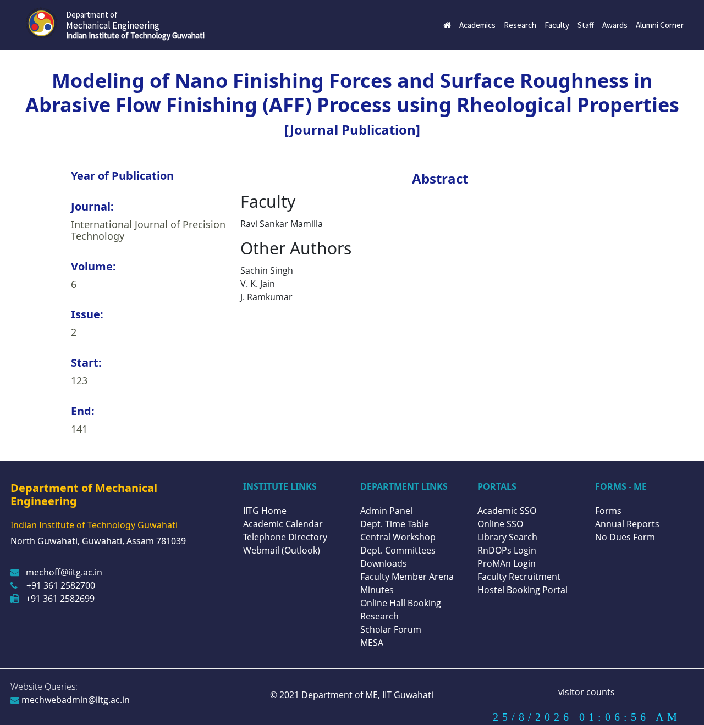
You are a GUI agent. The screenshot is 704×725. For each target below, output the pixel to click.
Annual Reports (627, 524)
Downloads (383, 563)
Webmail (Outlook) (281, 550)
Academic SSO (506, 511)
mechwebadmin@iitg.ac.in (74, 700)
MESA (371, 643)
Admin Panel (386, 511)
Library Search (507, 537)
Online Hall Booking (400, 603)
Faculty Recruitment (518, 577)
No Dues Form (625, 537)
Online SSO (500, 524)
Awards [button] (615, 25)
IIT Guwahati (406, 695)
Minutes (377, 590)
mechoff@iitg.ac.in (64, 572)
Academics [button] (477, 25)
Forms (608, 511)
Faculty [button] (556, 25)
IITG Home (265, 511)
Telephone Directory (285, 537)
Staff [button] (586, 25)
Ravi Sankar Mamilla (281, 224)
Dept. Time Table (394, 524)
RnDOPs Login (506, 550)
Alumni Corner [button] (660, 25)
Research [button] (520, 25)
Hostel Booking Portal (522, 590)
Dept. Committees (398, 550)
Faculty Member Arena (407, 577)
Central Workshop (398, 537)
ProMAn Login (506, 563)
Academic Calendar (283, 524)
